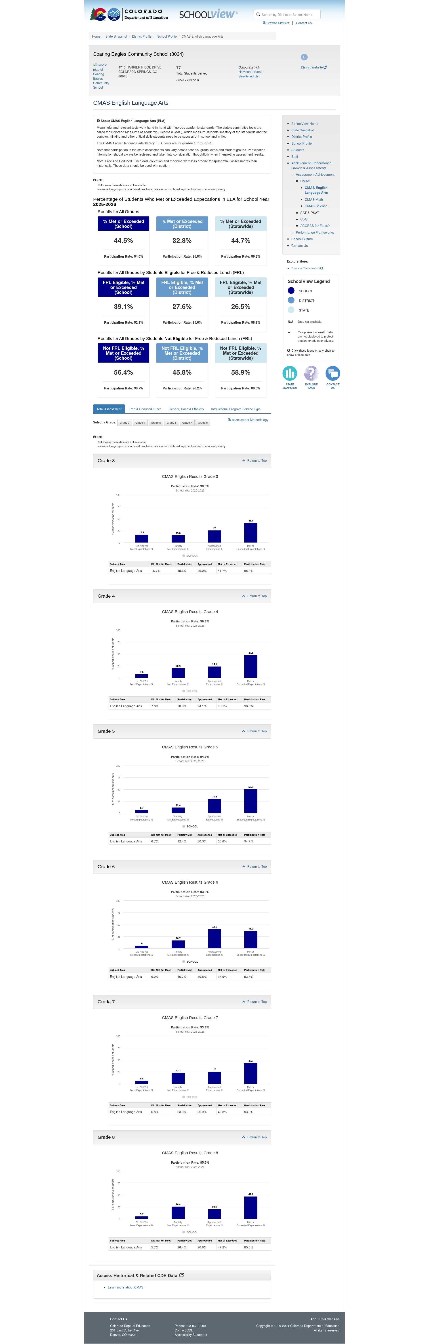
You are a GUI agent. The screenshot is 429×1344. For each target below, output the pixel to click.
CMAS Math (314, 199)
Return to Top (256, 460)
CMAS (305, 180)
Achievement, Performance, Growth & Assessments (311, 165)
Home (96, 36)
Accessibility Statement (191, 1334)
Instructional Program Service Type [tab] (236, 409)
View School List (249, 76)
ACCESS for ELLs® (315, 225)
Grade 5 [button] (156, 422)
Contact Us (304, 23)
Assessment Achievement (315, 174)
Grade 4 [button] (140, 422)
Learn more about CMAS (125, 1287)
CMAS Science (316, 205)
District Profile (141, 36)
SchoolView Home (304, 123)
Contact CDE (184, 1330)
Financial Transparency (305, 268)
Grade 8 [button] (203, 422)
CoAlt (304, 219)
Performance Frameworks (315, 232)
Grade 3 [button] (125, 422)
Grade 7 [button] (187, 422)
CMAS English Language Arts (316, 190)
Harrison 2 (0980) (251, 71)
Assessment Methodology (249, 419)
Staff (294, 156)
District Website (312, 67)
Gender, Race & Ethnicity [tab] (186, 409)
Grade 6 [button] (172, 422)
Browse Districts (278, 23)
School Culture (302, 238)
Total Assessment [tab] (109, 409)
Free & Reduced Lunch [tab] (145, 409)
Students (297, 149)
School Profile (167, 36)
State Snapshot (116, 36)
